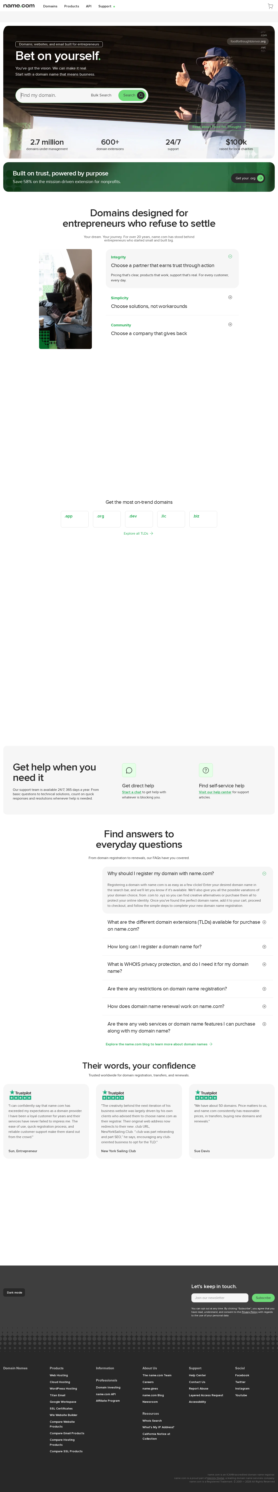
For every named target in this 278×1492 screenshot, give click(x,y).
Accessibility (197, 1401)
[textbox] (220, 1298)
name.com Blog (153, 1395)
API (88, 6)
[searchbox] (50, 95)
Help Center (197, 1375)
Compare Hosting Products (62, 1442)
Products (71, 6)
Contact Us (197, 1382)
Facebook (242, 1375)
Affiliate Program (108, 1400)
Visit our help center (215, 792)
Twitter (240, 1382)
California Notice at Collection (156, 1436)
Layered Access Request (206, 1395)
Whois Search (152, 1420)
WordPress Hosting (63, 1388)
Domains (50, 6)
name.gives (150, 1388)
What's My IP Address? (158, 1427)
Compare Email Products (67, 1433)
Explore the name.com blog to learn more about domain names (156, 1044)
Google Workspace (63, 1401)
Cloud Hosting (60, 1382)
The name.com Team (156, 1375)
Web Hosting (59, 1375)
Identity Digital (215, 1478)
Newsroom (150, 1401)
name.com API (106, 1394)
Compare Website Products (62, 1424)
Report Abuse (198, 1388)
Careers (148, 1382)
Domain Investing (108, 1387)
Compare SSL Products (66, 1451)
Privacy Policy (250, 1312)
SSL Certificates (61, 1408)
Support (106, 6)
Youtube (241, 1395)
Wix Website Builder (63, 1415)
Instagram (242, 1388)
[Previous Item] (260, 721)
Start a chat (131, 792)
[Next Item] (269, 721)
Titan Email (57, 1395)
